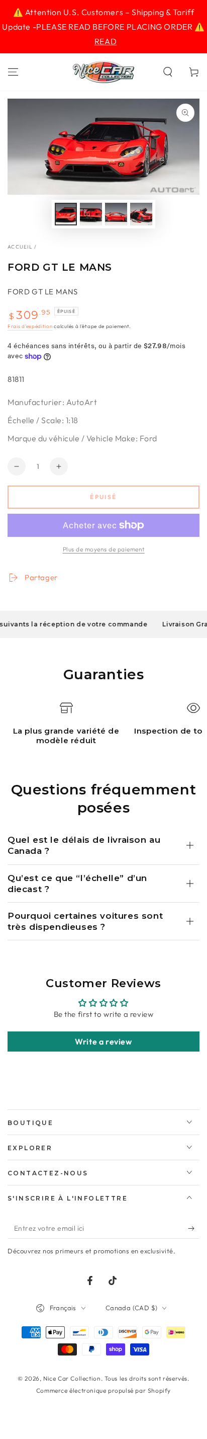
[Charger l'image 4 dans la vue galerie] (141, 214)
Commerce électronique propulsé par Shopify (103, 1390)
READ (105, 41)
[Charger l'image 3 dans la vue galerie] (116, 214)
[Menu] (13, 72)
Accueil (20, 247)
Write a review (103, 1041)
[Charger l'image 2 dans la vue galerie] (91, 214)
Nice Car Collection (71, 1378)
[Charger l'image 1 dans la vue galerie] (66, 214)
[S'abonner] (193, 1229)
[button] (168, 72)
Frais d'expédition (30, 326)
